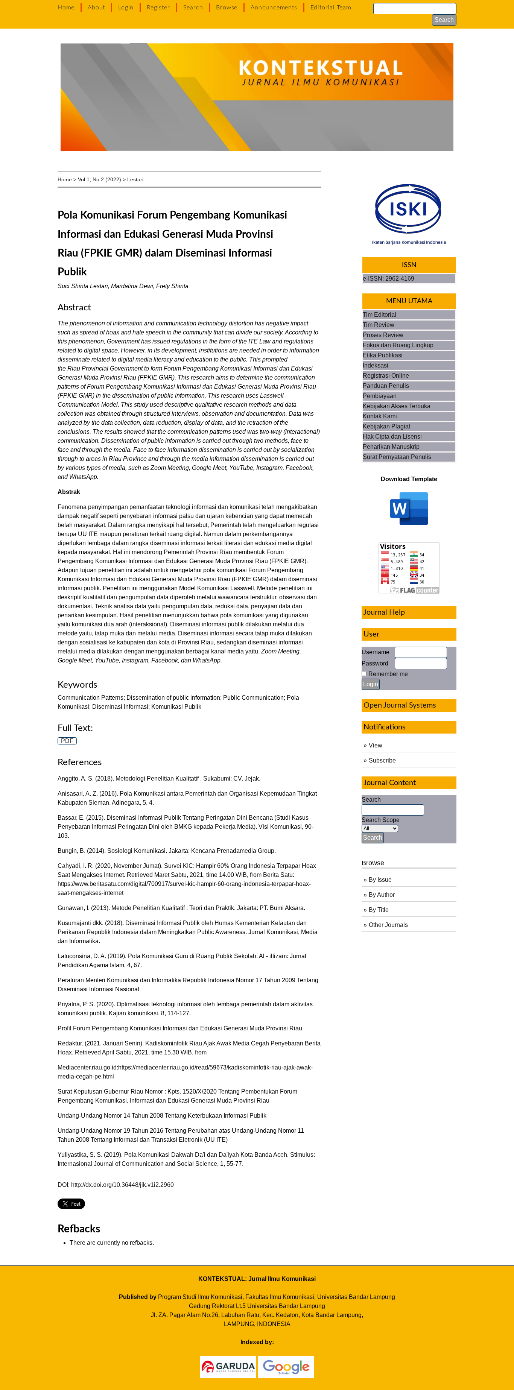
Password (375, 663)
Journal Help (384, 612)
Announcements (274, 8)
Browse (226, 8)
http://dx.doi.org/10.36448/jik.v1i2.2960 (122, 1185)
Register (158, 8)
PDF (67, 741)
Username (375, 652)
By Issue (380, 880)
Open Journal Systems (399, 705)
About (96, 8)
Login (126, 8)
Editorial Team (330, 8)
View (375, 745)
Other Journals (388, 925)
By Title (379, 910)
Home (66, 8)
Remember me (388, 674)
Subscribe (382, 760)
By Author (382, 895)
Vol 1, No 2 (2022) (99, 179)
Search (193, 8)
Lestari (135, 179)
